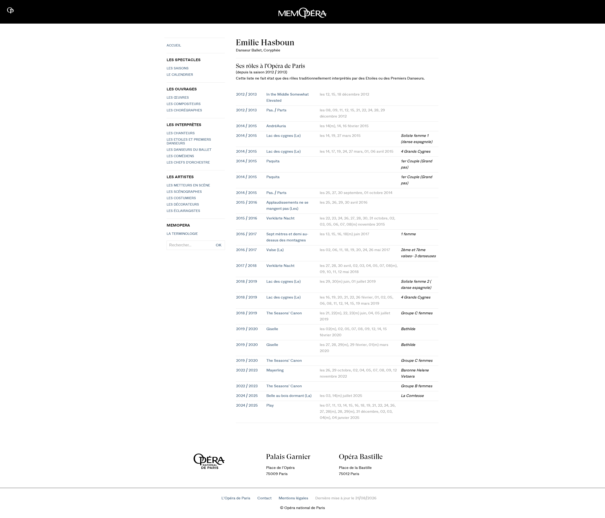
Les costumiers (181, 198)
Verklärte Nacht (280, 218)
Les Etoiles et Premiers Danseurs (189, 141)
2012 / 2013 (246, 94)
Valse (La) (275, 250)
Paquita (273, 161)
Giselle (272, 329)
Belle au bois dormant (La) (288, 396)
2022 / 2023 (247, 370)
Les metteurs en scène (188, 185)
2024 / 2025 (247, 396)
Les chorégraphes (184, 110)
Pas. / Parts (276, 110)
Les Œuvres (178, 97)
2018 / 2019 (246, 281)
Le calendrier (180, 74)
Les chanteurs (181, 133)
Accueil (174, 45)
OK (218, 245)
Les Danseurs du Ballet (189, 150)
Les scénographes (184, 192)
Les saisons (178, 68)
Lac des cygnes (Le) (283, 136)
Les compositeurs (184, 104)
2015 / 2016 (246, 202)
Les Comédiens (180, 156)
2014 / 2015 (246, 126)
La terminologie (182, 234)
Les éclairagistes (183, 211)
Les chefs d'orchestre (188, 162)
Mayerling (275, 370)
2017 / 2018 (246, 266)
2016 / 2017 (246, 234)
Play (270, 405)
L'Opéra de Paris (235, 498)
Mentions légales (293, 498)
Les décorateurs (183, 204)
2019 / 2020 (247, 329)
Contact (264, 498)
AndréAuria (276, 126)
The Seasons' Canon (284, 313)
